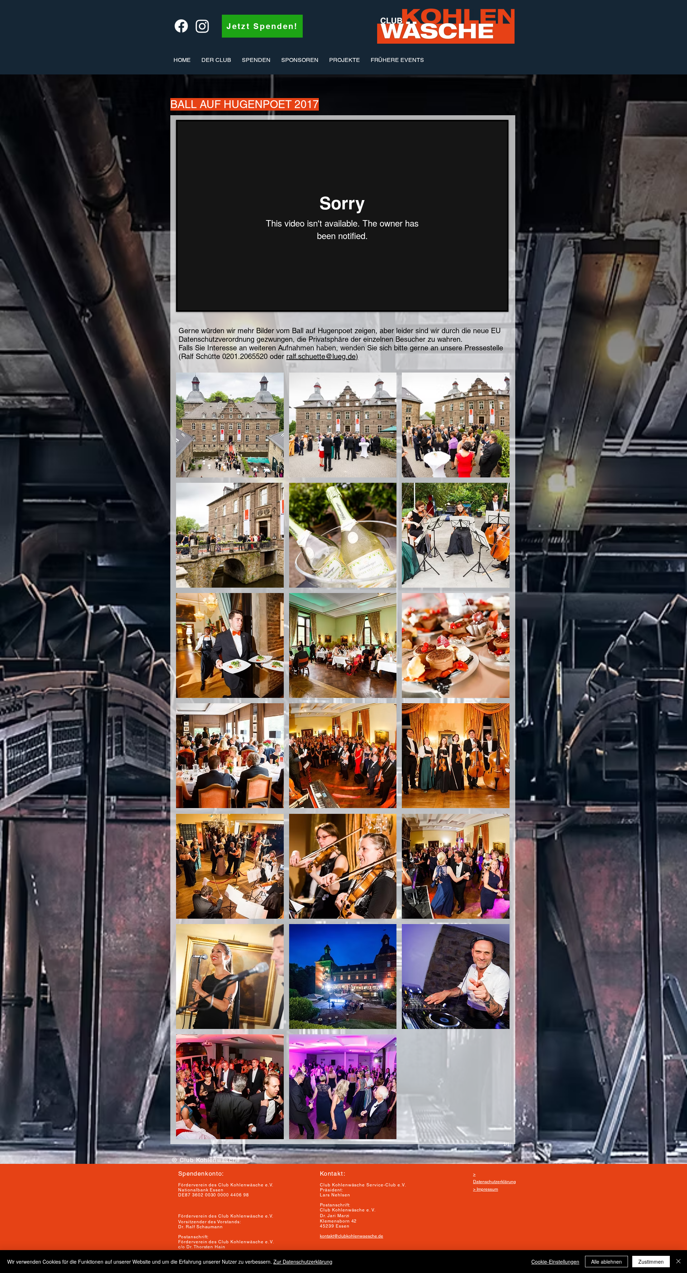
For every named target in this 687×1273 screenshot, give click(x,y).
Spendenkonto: (201, 1173)
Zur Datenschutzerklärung (302, 1261)
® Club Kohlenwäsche (206, 1159)
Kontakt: (333, 1173)
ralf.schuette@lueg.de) (322, 356)
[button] (216, 60)
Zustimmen (651, 1261)
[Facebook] (181, 26)
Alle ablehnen (606, 1261)
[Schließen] (678, 1261)
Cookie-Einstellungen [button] (555, 1261)
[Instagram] (202, 26)
